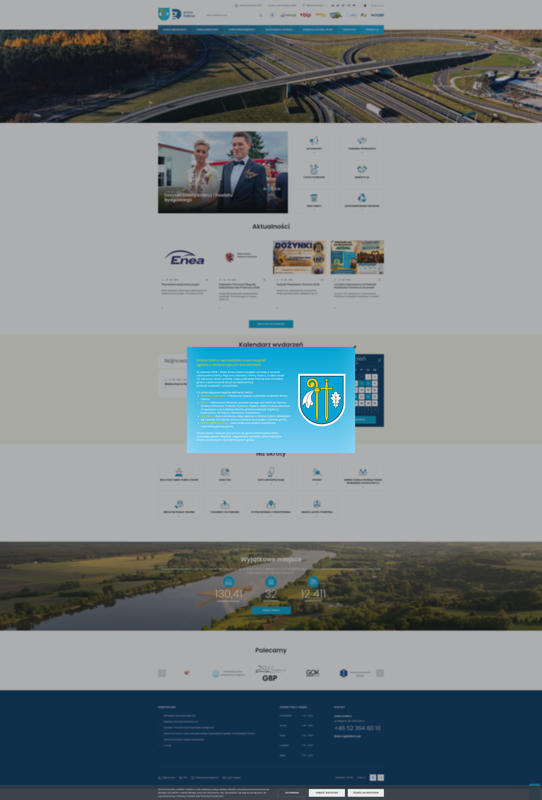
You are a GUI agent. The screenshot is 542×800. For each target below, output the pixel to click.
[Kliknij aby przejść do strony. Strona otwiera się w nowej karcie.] (271, 400)
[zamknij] (355, 347)
